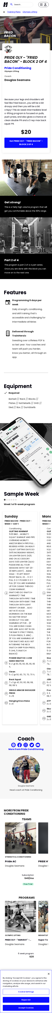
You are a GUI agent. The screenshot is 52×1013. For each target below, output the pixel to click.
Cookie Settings (26, 991)
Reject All (25, 1000)
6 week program (26, 953)
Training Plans (14, 11)
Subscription (28, 875)
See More (26, 927)
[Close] (49, 974)
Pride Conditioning (17, 68)
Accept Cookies (26, 1007)
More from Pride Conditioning (26, 749)
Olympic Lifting (30, 11)
